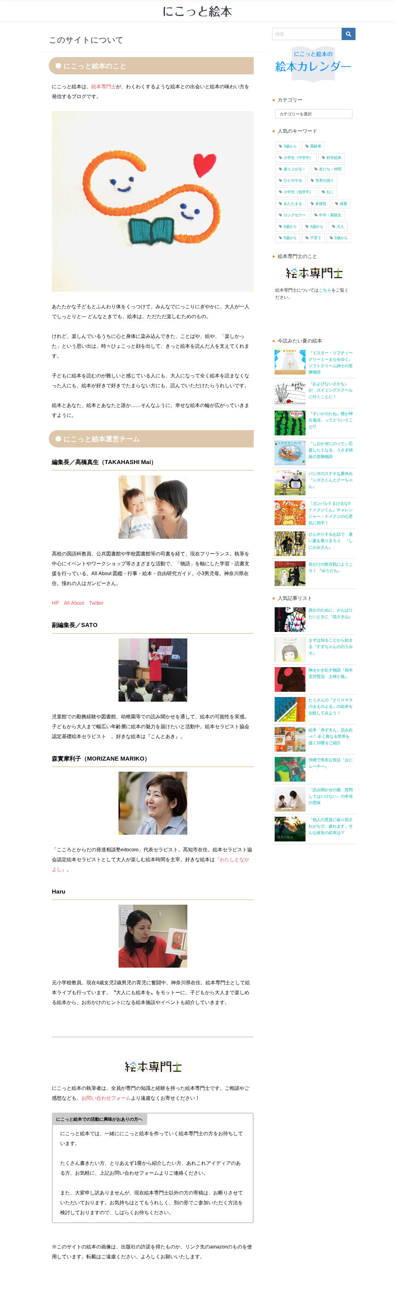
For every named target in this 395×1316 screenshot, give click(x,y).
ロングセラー (295, 215)
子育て (315, 238)
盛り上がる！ (295, 169)
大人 (340, 226)
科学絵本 (333, 158)
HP (55, 602)
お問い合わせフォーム (106, 1097)
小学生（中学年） (298, 158)
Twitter (96, 602)
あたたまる (293, 203)
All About (74, 602)
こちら (324, 290)
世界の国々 (324, 180)
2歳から (341, 238)
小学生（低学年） (298, 192)
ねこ (330, 192)
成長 (343, 203)
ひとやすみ (293, 180)
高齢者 (315, 146)
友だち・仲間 (330, 169)
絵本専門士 (103, 86)
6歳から (290, 226)
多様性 (320, 203)
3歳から (290, 146)
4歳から (316, 226)
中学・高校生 (330, 215)
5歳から (290, 238)
